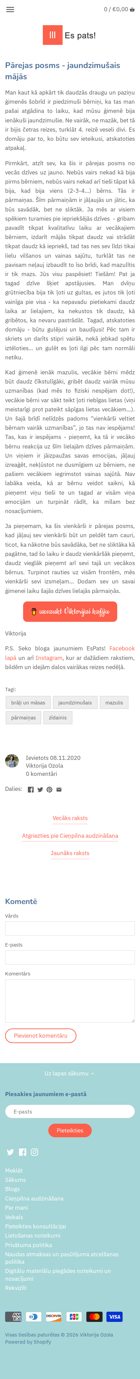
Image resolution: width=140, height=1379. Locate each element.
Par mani (16, 1207)
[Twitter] (10, 1152)
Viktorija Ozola (96, 1334)
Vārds (11, 916)
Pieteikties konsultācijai (35, 1226)
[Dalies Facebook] (31, 788)
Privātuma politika (28, 1245)
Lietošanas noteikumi (32, 1235)
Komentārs (17, 973)
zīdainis (58, 717)
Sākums (15, 1180)
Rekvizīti (16, 1288)
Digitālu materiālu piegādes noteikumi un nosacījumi (58, 1274)
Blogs (12, 1189)
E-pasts (13, 944)
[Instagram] (34, 1152)
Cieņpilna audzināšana (34, 1198)
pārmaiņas (23, 717)
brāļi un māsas (28, 702)
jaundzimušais (75, 702)
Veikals (14, 1217)
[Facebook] (22, 1152)
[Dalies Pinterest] (49, 788)
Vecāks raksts (70, 818)
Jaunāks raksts (70, 853)
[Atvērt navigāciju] (10, 9)
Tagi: (10, 689)
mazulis (114, 702)
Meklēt (14, 1170)
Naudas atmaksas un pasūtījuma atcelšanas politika (62, 1257)
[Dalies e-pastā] (59, 788)
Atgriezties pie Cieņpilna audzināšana (70, 835)
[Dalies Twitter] (40, 788)
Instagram (49, 658)
